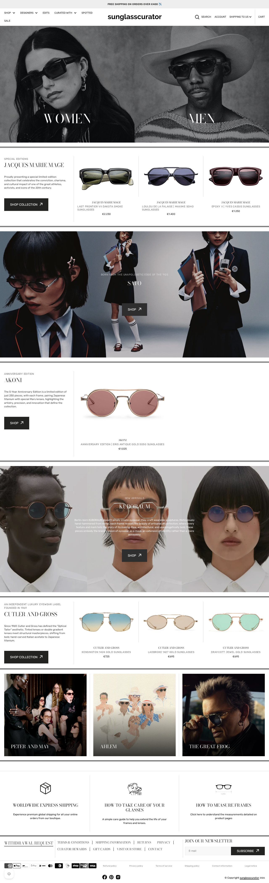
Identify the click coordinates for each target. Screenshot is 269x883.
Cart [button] (261, 16)
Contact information (222, 866)
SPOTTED (87, 12)
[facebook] (104, 878)
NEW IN (67, 136)
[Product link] (106, 189)
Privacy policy (136, 866)
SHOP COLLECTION (23, 205)
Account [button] (220, 16)
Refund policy (110, 866)
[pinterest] (111, 878)
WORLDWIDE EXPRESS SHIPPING (45, 805)
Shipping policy (192, 866)
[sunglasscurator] (135, 17)
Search (206, 16)
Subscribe (245, 851)
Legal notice (251, 866)
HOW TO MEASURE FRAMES (223, 805)
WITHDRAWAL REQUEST (28, 843)
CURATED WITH (63, 12)
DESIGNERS (26, 12)
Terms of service (164, 866)
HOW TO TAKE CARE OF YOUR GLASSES (135, 807)
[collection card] (45, 715)
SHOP (7, 12)
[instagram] (118, 878)
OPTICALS (67, 127)
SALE (7, 20)
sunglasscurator (249, 877)
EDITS (46, 12)
